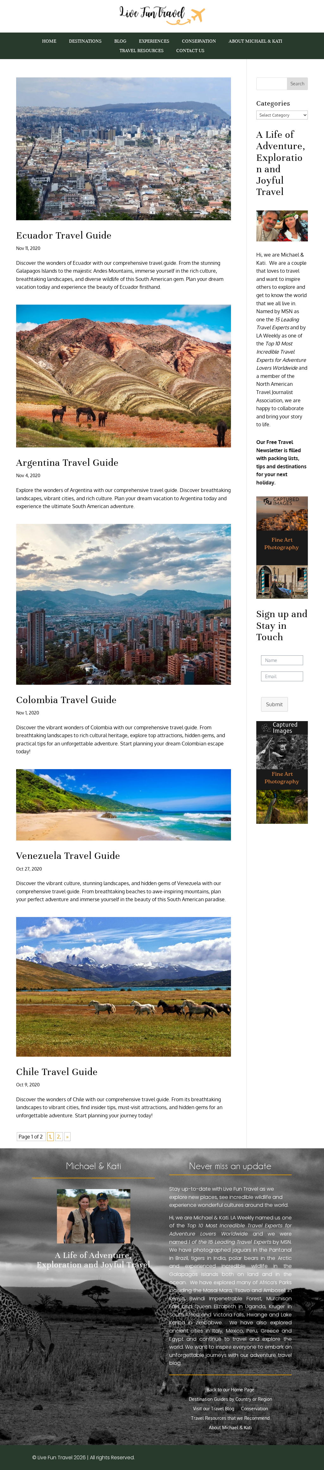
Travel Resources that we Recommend (230, 1418)
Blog (120, 41)
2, (59, 1136)
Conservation (199, 41)
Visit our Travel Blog (213, 1408)
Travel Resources (142, 50)
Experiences (154, 41)
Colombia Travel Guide (66, 700)
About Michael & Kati (255, 41)
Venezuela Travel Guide (68, 856)
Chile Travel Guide (57, 1072)
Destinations (85, 41)
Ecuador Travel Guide (64, 235)
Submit (274, 704)
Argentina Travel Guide (67, 463)
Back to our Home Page (230, 1390)
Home (49, 41)
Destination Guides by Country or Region (230, 1399)
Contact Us (190, 50)
